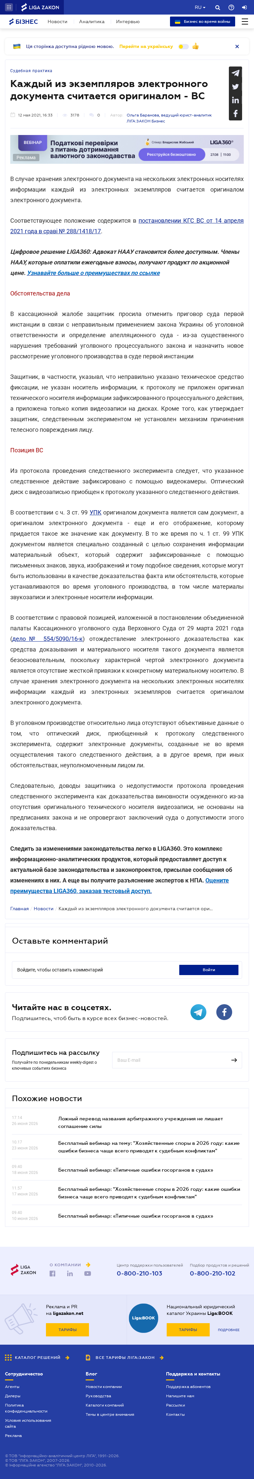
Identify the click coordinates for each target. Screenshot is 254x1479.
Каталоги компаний (105, 1405)
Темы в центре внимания (110, 1414)
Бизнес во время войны (206, 21)
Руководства (98, 1396)
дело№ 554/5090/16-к (47, 638)
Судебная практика (31, 70)
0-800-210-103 (139, 1274)
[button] (9, 7)
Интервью (128, 21)
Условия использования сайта (28, 1423)
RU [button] (198, 7)
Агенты (12, 1386)
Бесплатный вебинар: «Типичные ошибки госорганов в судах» (135, 1170)
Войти (209, 969)
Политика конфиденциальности (26, 1408)
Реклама (13, 1435)
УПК (96, 512)
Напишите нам (180, 1396)
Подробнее (228, 1330)
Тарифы (68, 1329)
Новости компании (104, 1386)
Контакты (175, 1414)
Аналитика (92, 21)
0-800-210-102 (212, 1274)
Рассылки (175, 1405)
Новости (57, 21)
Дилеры (13, 1396)
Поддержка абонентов (188, 1386)
